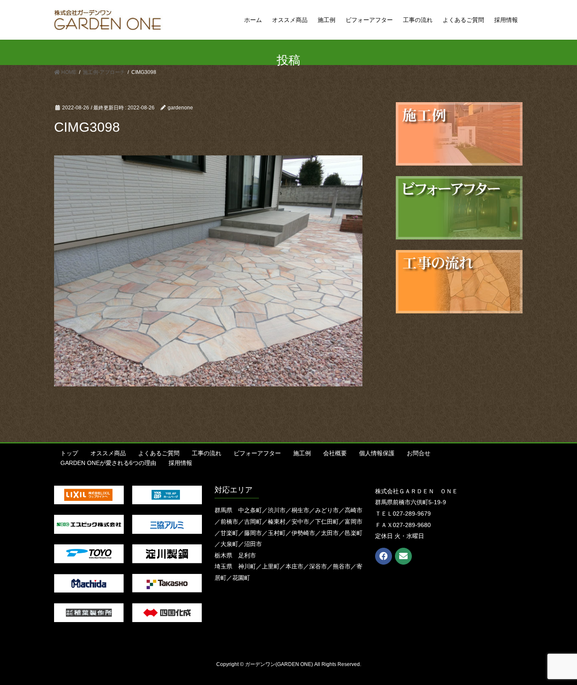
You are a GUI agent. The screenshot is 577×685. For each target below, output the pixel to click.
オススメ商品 (108, 453)
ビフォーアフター (257, 453)
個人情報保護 (377, 453)
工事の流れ (206, 453)
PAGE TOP (556, 657)
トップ (69, 453)
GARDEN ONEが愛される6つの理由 (108, 462)
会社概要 (335, 453)
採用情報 (180, 462)
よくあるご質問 (159, 453)
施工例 (302, 453)
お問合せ (418, 453)
